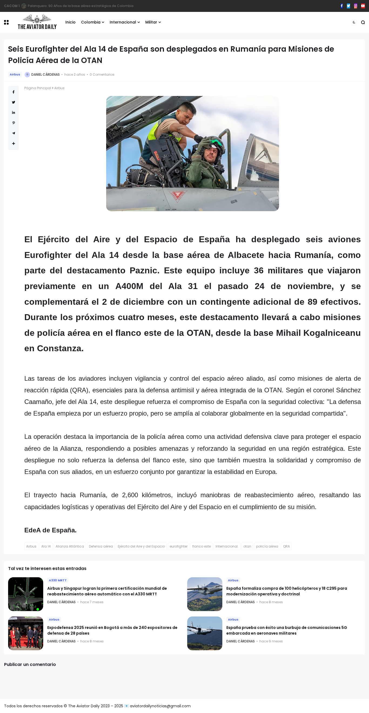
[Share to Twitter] (13, 102)
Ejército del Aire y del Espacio (141, 546)
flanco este (201, 546)
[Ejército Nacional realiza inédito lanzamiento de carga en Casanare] (22, 6)
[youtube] (363, 6)
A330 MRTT (58, 580)
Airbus (15, 74)
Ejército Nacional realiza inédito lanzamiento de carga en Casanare (83, 6)
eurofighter (178, 546)
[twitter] (348, 6)
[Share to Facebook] (13, 92)
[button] (6, 22)
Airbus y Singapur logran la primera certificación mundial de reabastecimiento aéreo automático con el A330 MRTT (107, 591)
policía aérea (267, 546)
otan (247, 546)
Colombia (90, 22)
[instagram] (355, 6)
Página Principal (37, 88)
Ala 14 (46, 546)
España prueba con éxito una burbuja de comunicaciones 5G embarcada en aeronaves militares (286, 630)
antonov (11, 6)
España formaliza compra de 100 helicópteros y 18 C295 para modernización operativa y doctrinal (286, 591)
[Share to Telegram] (13, 133)
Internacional (123, 22)
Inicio (70, 22)
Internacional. (227, 546)
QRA (286, 546)
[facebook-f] (342, 6)
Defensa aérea (101, 546)
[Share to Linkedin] (13, 112)
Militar (151, 22)
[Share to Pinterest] (13, 123)
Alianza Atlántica (70, 546)
